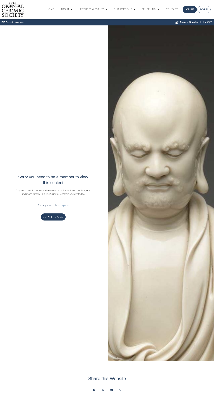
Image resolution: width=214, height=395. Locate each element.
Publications (123, 9)
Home (50, 9)
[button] (94, 389)
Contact (172, 9)
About (65, 9)
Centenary (149, 9)
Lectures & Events (91, 9)
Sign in (64, 205)
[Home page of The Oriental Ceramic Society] (12, 9)
